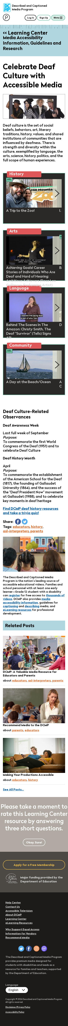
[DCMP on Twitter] (21, 948)
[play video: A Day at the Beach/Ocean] (31, 378)
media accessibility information (26, 600)
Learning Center (15, 918)
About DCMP (13, 914)
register (14, 595)
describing (32, 606)
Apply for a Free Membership (34, 865)
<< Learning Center (25, 33)
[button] (18, 522)
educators (21, 527)
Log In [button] (30, 17)
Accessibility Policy (14, 1012)
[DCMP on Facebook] (29, 948)
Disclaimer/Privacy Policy (17, 1007)
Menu (56, 17)
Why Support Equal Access (22, 929)
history (37, 527)
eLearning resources (17, 610)
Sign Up (44, 17)
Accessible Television (19, 910)
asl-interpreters (16, 531)
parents (36, 531)
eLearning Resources (18, 922)
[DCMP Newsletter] (44, 948)
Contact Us (12, 906)
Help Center (13, 902)
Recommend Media (17, 937)
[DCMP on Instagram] (36, 948)
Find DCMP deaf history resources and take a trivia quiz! (30, 510)
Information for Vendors (20, 933)
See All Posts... (13, 789)
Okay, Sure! (34, 842)
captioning (10, 606)
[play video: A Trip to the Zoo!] (31, 206)
